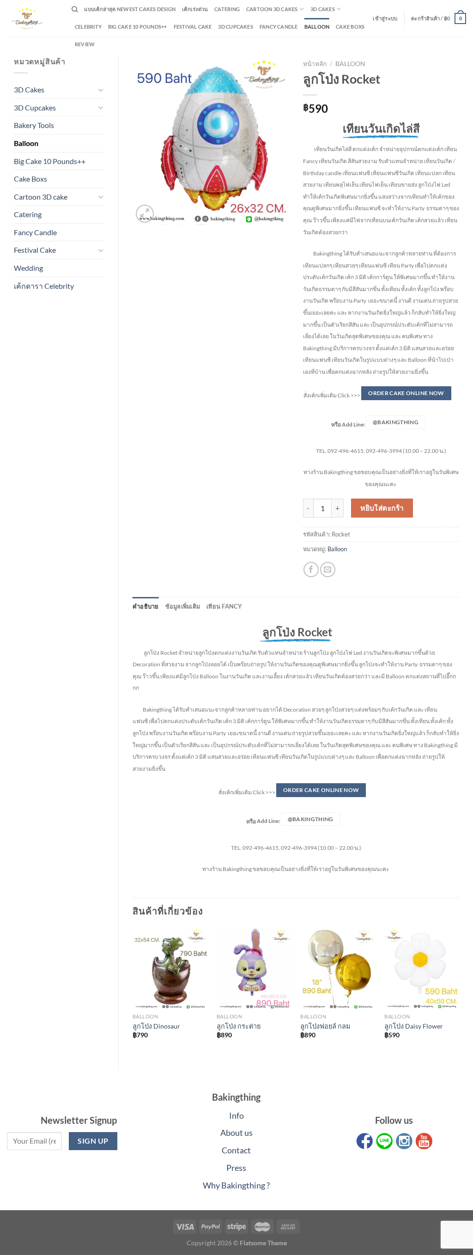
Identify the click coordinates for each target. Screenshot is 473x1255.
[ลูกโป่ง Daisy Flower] (421, 968)
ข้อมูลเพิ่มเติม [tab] (182, 606)
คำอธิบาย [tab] (146, 606)
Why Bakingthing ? (236, 1185)
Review (85, 44)
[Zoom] (145, 214)
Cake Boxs (350, 27)
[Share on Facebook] (311, 569)
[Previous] (133, 991)
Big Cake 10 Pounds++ (137, 27)
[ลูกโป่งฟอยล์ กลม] (337, 968)
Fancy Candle (279, 27)
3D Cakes (322, 9)
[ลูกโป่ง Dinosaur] (170, 968)
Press (236, 1168)
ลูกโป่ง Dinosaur (156, 1026)
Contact (236, 1150)
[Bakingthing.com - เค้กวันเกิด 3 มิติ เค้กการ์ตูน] (32, 18)
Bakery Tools (34, 125)
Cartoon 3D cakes (272, 9)
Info (236, 1115)
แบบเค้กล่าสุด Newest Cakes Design (130, 9)
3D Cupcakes (235, 27)
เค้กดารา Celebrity (44, 285)
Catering (227, 9)
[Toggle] (100, 89)
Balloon (317, 27)
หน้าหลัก (315, 63)
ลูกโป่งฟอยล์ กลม (325, 1026)
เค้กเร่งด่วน (195, 9)
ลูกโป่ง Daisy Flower (413, 1026)
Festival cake (193, 27)
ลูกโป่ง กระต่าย (239, 1026)
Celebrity (88, 27)
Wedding (28, 267)
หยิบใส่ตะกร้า (382, 508)
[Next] (459, 991)
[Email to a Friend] (327, 569)
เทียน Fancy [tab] (224, 606)
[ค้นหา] (75, 9)
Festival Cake (35, 249)
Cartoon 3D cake (40, 196)
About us (236, 1132)
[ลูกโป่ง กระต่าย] (254, 968)
